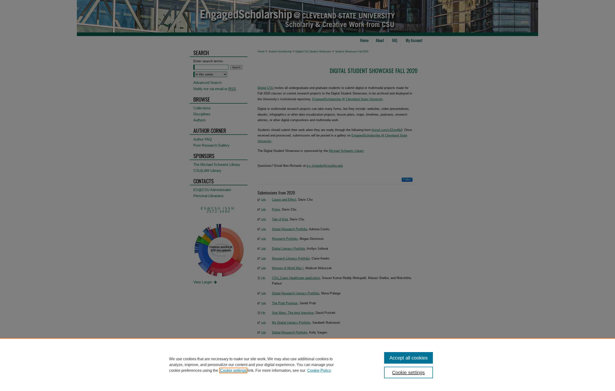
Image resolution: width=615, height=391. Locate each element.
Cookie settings (233, 370)
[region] (307, 364)
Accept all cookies (408, 357)
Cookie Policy (319, 370)
